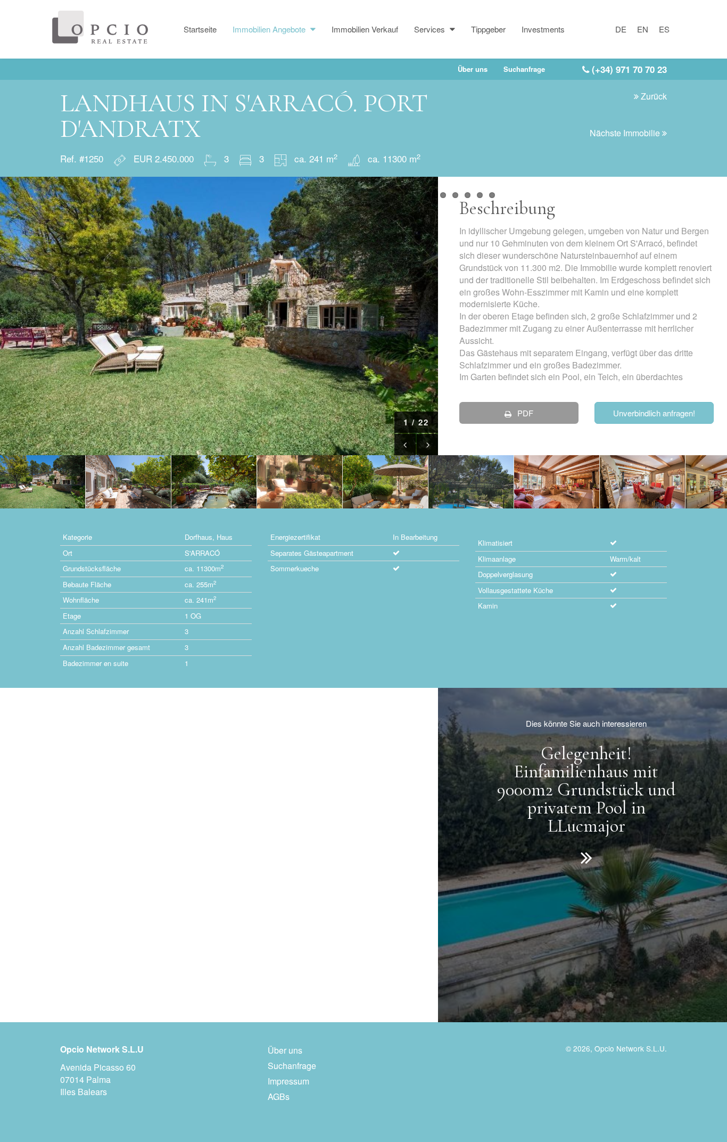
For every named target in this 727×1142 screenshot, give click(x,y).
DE (620, 29)
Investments (543, 29)
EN (642, 29)
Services (430, 29)
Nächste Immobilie (626, 133)
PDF (524, 412)
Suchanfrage (524, 69)
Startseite (200, 29)
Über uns (473, 69)
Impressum (288, 1081)
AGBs (279, 1096)
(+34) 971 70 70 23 (628, 69)
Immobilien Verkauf (365, 29)
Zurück (653, 96)
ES (664, 29)
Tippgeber (488, 29)
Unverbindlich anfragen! (654, 412)
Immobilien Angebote (270, 29)
